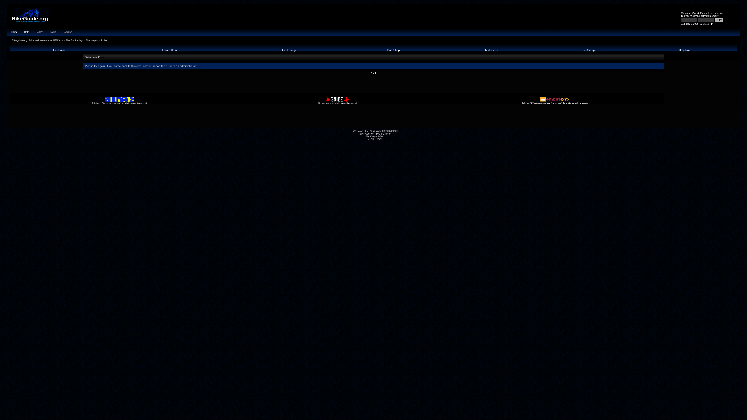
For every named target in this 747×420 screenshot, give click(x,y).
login (710, 13)
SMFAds (364, 133)
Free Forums (382, 133)
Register (67, 32)
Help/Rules (685, 50)
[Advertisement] (81, 83)
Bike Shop (393, 50)
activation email (709, 16)
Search (39, 32)
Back (374, 73)
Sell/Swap (589, 50)
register (720, 13)
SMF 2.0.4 (357, 131)
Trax (382, 136)
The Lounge (289, 50)
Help (26, 32)
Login (53, 32)
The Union (59, 50)
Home (14, 32)
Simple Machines (388, 131)
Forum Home (170, 50)
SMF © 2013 (371, 131)
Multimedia (492, 50)
